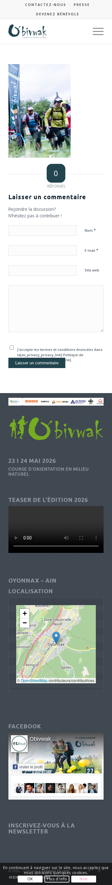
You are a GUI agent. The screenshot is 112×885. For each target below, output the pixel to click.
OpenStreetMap (34, 680)
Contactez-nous (45, 4)
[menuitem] (46, 4)
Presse (82, 4)
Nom (90, 230)
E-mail (91, 250)
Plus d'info (57, 879)
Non (84, 879)
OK (30, 879)
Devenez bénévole (57, 14)
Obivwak (40, 739)
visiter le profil (31, 767)
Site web (92, 270)
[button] (56, 637)
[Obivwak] (46, 31)
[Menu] (95, 31)
